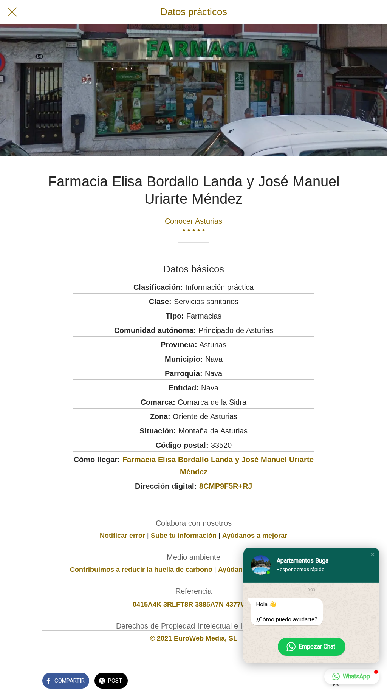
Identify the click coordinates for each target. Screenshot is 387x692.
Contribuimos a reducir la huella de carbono (141, 569)
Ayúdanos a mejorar (254, 535)
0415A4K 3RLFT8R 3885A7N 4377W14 (194, 604)
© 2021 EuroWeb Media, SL (193, 638)
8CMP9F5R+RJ (225, 486)
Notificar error (122, 535)
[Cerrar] (12, 12)
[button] (372, 554)
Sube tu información (184, 535)
